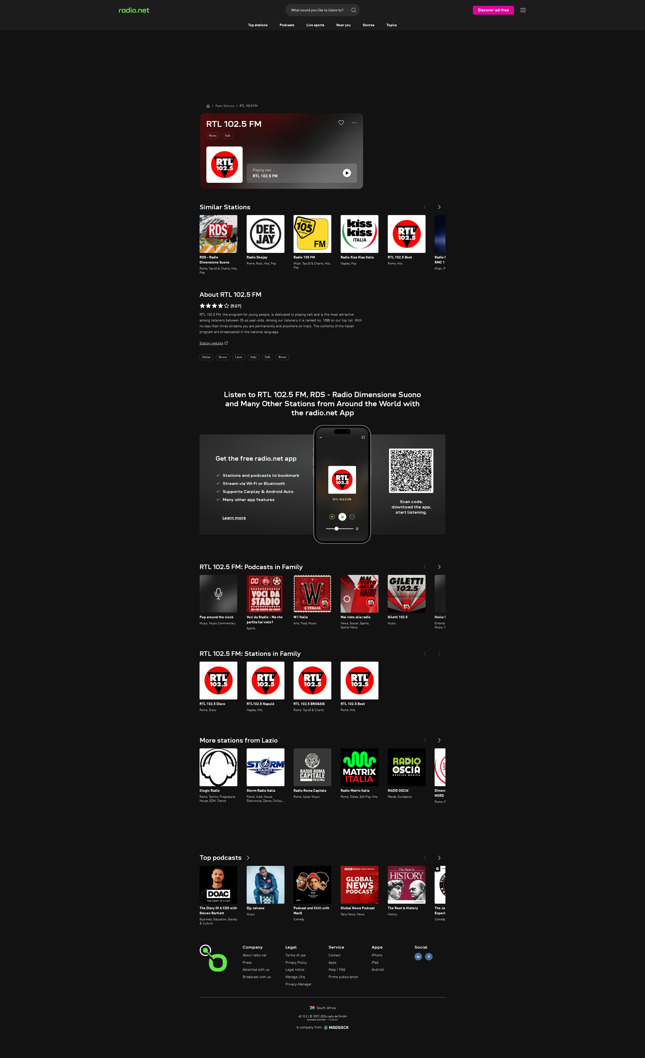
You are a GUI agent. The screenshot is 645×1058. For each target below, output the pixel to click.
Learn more (234, 517)
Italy (253, 357)
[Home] (208, 106)
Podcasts (287, 25)
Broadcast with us (257, 977)
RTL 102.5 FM (265, 176)
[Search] (354, 10)
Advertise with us (256, 970)
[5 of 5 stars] (226, 306)
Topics (391, 25)
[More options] (354, 123)
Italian (206, 357)
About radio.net (255, 955)
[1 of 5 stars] (202, 306)
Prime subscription (343, 977)
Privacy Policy (296, 962)
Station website (211, 343)
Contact (335, 955)
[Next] (439, 205)
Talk (228, 135)
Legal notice (294, 970)
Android (378, 970)
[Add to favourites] (341, 123)
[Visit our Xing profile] (429, 956)
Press (247, 962)
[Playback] (347, 173)
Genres (368, 25)
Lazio (238, 357)
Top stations (258, 25)
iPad (375, 962)
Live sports (315, 25)
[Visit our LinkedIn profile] (418, 956)
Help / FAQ (337, 970)
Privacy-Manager (298, 984)
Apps (332, 962)
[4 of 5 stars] (220, 306)
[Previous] (425, 205)
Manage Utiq (295, 977)
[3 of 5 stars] (214, 306)
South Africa (326, 1008)
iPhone (377, 955)
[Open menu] (523, 10)
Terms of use (295, 955)
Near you (343, 25)
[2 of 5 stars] (208, 306)
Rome (223, 357)
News (213, 135)
